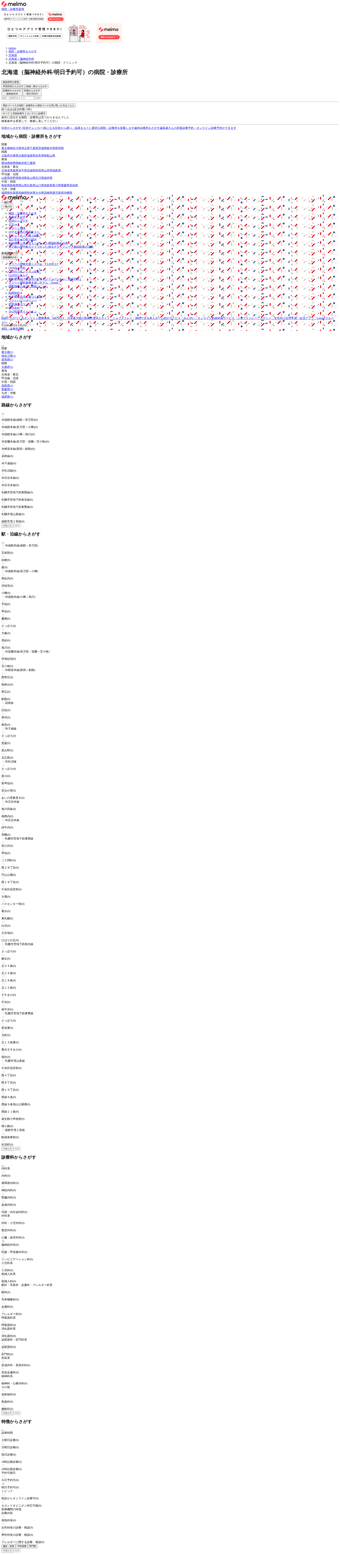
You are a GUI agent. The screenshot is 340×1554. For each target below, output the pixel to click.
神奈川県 (15, 148)
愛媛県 (65, 185)
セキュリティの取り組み (24, 235)
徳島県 (48, 185)
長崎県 (22, 192)
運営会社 (14, 307)
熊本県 (31, 192)
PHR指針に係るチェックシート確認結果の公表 (38, 243)
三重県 (31, 163)
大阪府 (5, 155)
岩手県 (22, 170)
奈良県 (39, 155)
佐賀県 (14, 192)
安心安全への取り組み (22, 239)
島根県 (14, 185)
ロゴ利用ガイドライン (22, 311)
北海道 (5, 170)
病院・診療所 (9, 9)
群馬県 (59, 148)
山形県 (48, 170)
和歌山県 (49, 155)
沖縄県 (68, 192)
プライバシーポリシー (22, 300)
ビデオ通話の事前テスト (24, 231)
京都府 (22, 155)
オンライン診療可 (36, 113)
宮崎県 (48, 192)
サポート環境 (17, 228)
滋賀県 (31, 155)
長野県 (14, 177)
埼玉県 (25, 148)
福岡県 (5, 192)
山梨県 (5, 177)
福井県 (48, 177)
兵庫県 (14, 155)
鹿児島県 (58, 192)
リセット (7, 525)
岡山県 (22, 185)
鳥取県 (5, 185)
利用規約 (14, 292)
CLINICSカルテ (18, 275)
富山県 (31, 177)
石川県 (39, 177)
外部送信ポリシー (19, 304)
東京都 (5, 148)
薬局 (21, 9)
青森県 (14, 170)
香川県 (56, 185)
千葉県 (34, 148)
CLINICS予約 (16, 267)
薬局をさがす (17, 217)
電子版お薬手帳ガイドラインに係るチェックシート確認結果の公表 (51, 246)
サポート (14, 224)
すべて (6, 113)
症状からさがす (18, 220)
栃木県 (51, 148)
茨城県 (42, 148)
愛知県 (5, 163)
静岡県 (14, 163)
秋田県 (39, 170)
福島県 (56, 170)
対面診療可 (18, 113)
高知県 (73, 185)
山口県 (39, 185)
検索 (38, 98)
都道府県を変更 (11, 82)
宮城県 (31, 170)
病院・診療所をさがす (22, 213)
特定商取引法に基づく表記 (25, 296)
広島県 (31, 185)
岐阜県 (22, 163)
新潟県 (22, 177)
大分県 (39, 192)
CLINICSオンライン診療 (23, 271)
